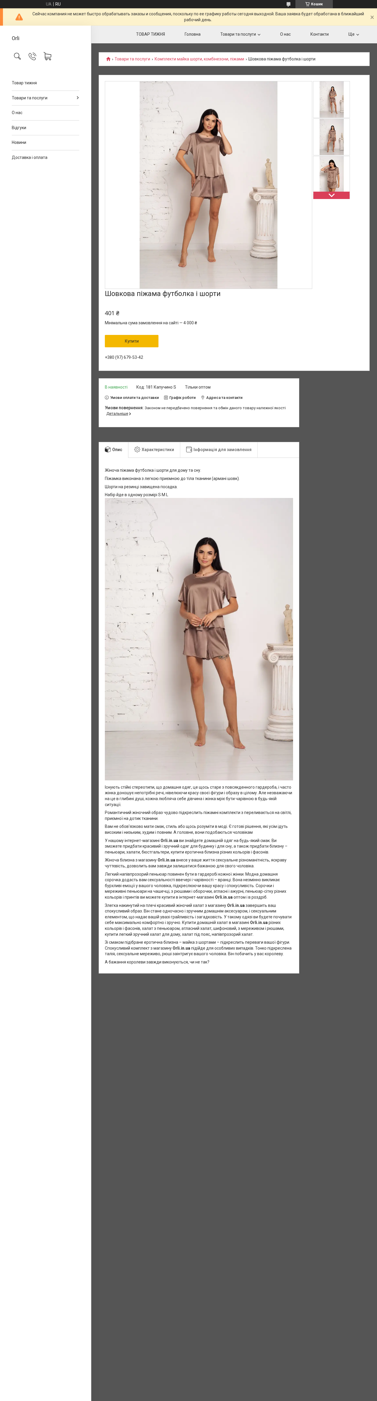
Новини (19, 142)
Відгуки (19, 127)
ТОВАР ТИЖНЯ (150, 34)
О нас (17, 112)
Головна (193, 34)
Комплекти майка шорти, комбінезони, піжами (199, 59)
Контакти (319, 34)
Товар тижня (24, 82)
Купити (132, 341)
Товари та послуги (29, 98)
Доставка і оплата (29, 157)
